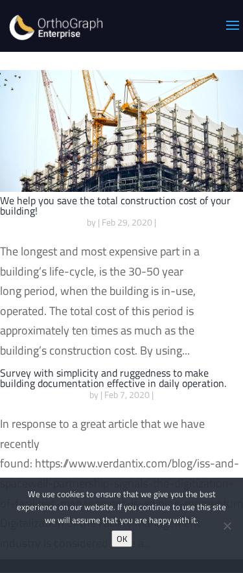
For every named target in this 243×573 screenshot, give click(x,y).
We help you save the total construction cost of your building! (115, 205)
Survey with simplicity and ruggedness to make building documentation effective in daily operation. (113, 378)
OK (122, 538)
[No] (226, 525)
